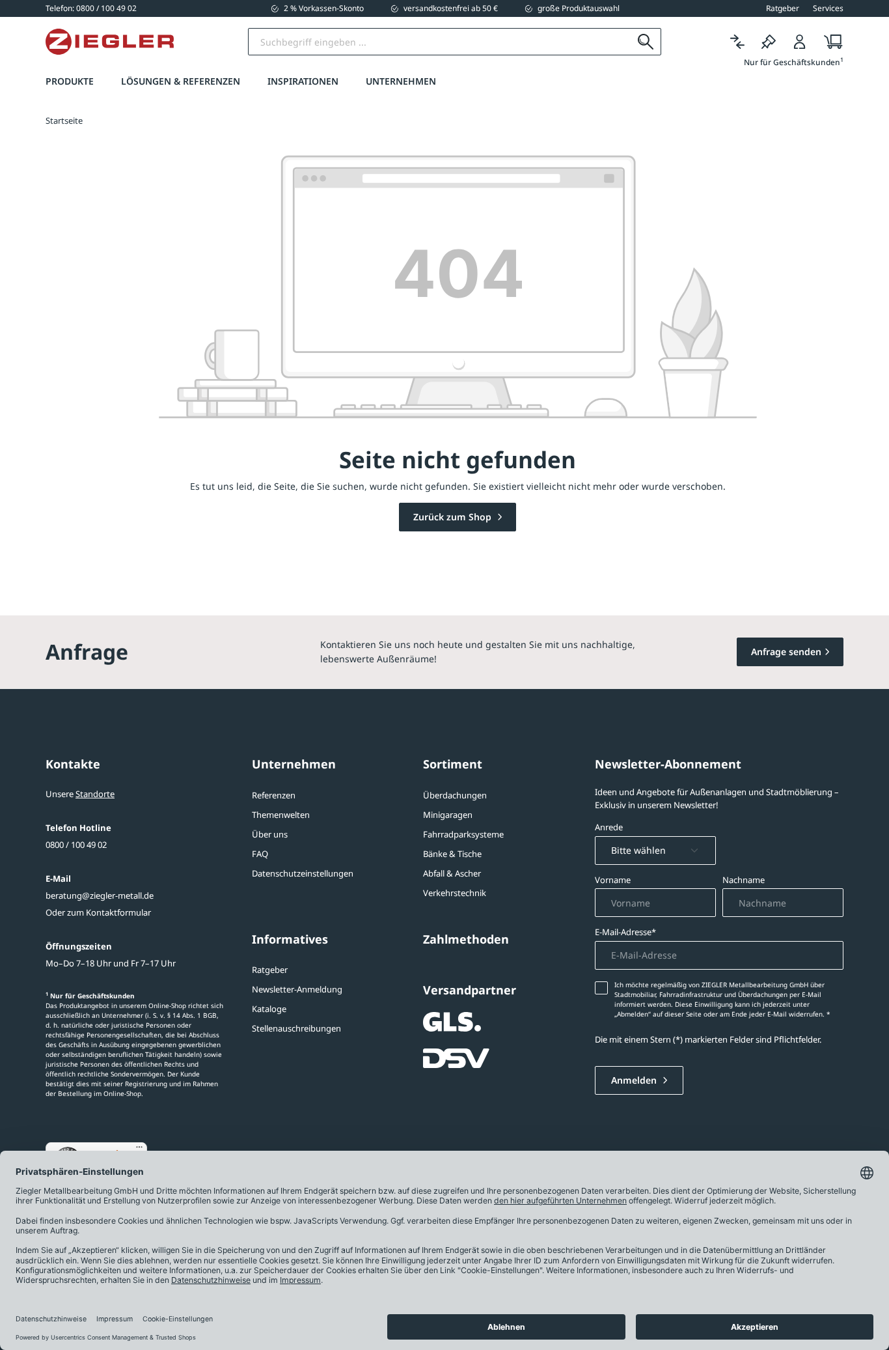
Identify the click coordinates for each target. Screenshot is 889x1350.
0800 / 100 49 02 (76, 845)
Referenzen (273, 795)
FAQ (260, 854)
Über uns (270, 834)
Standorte (95, 794)
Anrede (609, 827)
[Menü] (139, 1150)
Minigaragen (447, 815)
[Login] (799, 42)
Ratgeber (270, 970)
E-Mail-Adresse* (625, 932)
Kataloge (269, 1009)
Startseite (64, 120)
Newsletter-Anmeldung (297, 989)
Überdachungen (455, 795)
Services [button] (828, 8)
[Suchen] (646, 42)
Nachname (743, 880)
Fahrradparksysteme (463, 834)
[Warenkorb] (829, 42)
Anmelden (635, 1080)
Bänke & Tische (452, 854)
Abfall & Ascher (452, 873)
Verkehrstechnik (454, 893)
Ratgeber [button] (782, 8)
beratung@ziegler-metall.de (100, 895)
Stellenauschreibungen (296, 1028)
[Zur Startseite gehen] (110, 42)
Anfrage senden (786, 651)
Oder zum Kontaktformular (98, 912)
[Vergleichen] (737, 42)
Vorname (613, 880)
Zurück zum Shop (453, 517)
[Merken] (768, 42)
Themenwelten (281, 815)
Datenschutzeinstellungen (302, 873)
